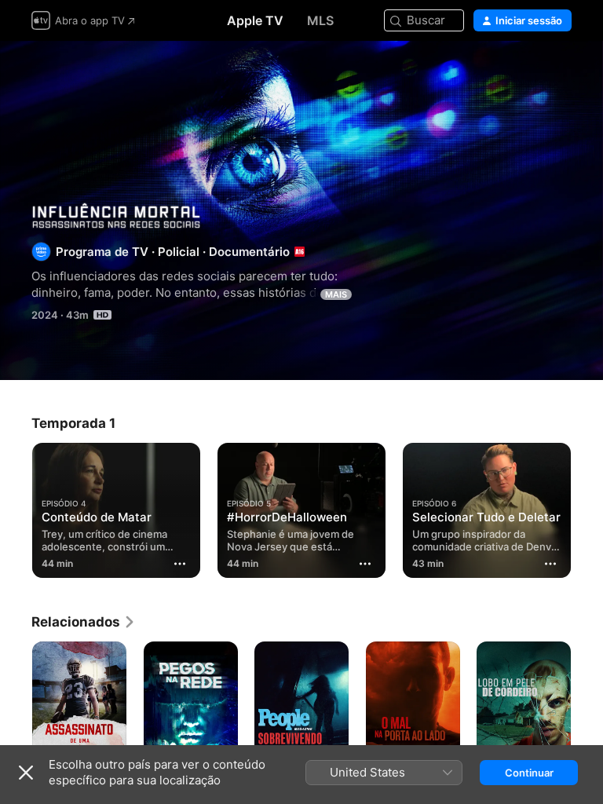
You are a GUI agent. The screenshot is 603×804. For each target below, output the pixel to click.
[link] (83, 621)
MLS (320, 20)
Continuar (529, 772)
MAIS (336, 294)
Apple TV (255, 20)
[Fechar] (26, 773)
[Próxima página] (587, 510)
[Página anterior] (16, 510)
